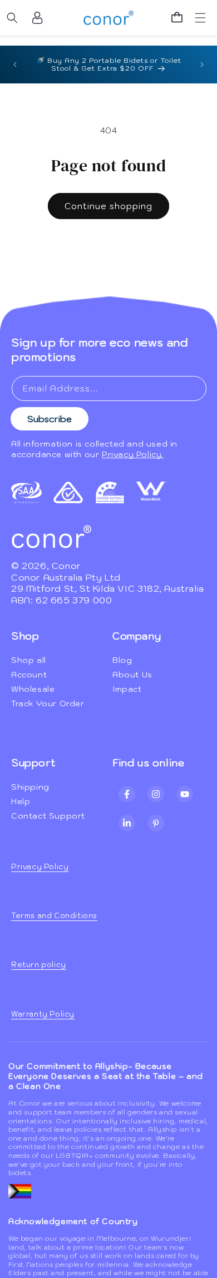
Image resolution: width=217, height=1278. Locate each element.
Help (20, 801)
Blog (122, 660)
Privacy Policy (39, 866)
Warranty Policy (43, 1014)
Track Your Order (48, 704)
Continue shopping (108, 206)
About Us (132, 675)
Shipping (30, 787)
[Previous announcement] (15, 64)
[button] (12, 18)
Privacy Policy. (133, 454)
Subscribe (49, 418)
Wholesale (33, 689)
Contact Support (48, 816)
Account (29, 675)
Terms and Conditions (54, 915)
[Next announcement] (202, 64)
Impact (127, 689)
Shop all (28, 660)
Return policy (38, 964)
